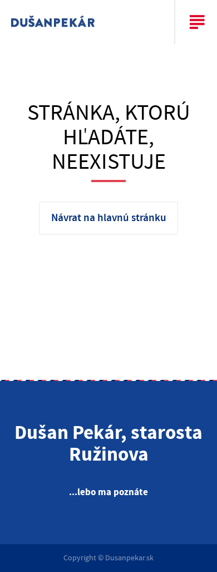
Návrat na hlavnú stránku (108, 218)
